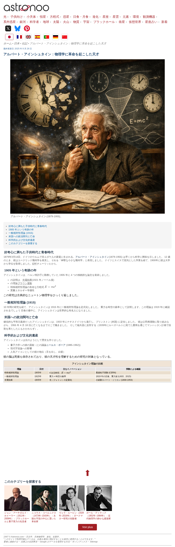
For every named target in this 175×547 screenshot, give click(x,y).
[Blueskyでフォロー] (17, 29)
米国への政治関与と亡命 (22, 236)
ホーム (7, 43)
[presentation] (50, 287)
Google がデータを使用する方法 (55, 542)
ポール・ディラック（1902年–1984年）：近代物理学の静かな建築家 (98, 515)
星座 (106, 17)
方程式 (54, 17)
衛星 (122, 22)
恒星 (43, 17)
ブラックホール (104, 22)
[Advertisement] (87, 425)
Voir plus (87, 527)
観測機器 (149, 17)
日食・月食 (81, 17)
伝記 (24, 43)
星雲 (116, 17)
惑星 (66, 17)
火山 (66, 22)
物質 (76, 22)
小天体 (31, 17)
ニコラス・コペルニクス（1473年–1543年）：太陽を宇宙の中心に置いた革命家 (44, 517)
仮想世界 (135, 22)
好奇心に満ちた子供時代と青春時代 (28, 226)
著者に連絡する (11, 542)
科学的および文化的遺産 (22, 240)
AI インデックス (79, 542)
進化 (95, 17)
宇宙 (86, 22)
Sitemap (94, 542)
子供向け (16, 17)
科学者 (34, 22)
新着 (164, 22)
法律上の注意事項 (29, 542)
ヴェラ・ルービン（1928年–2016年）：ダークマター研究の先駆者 (71, 515)
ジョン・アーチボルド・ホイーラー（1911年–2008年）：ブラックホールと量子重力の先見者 (16, 517)
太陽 (56, 22)
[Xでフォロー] (8, 29)
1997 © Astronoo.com (14, 537)
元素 (126, 17)
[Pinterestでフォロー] (27, 29)
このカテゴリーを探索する (23, 243)
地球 (46, 22)
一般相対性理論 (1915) (21, 233)
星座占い (151, 22)
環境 (136, 17)
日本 (16, 43)
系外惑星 (9, 22)
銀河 (23, 22)
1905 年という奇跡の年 (21, 229)
